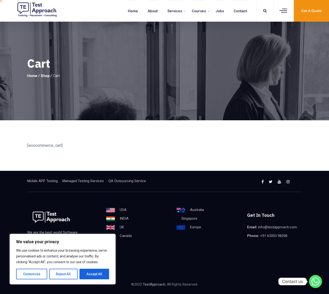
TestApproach (154, 284)
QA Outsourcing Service (127, 181)
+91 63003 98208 (273, 236)
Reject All (63, 274)
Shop (45, 76)
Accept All (94, 274)
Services (174, 11)
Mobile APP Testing (42, 181)
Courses (199, 11)
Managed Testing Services (83, 181)
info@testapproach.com (277, 227)
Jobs (220, 11)
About (153, 11)
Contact (240, 11)
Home (133, 11)
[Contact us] (315, 281)
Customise (31, 274)
